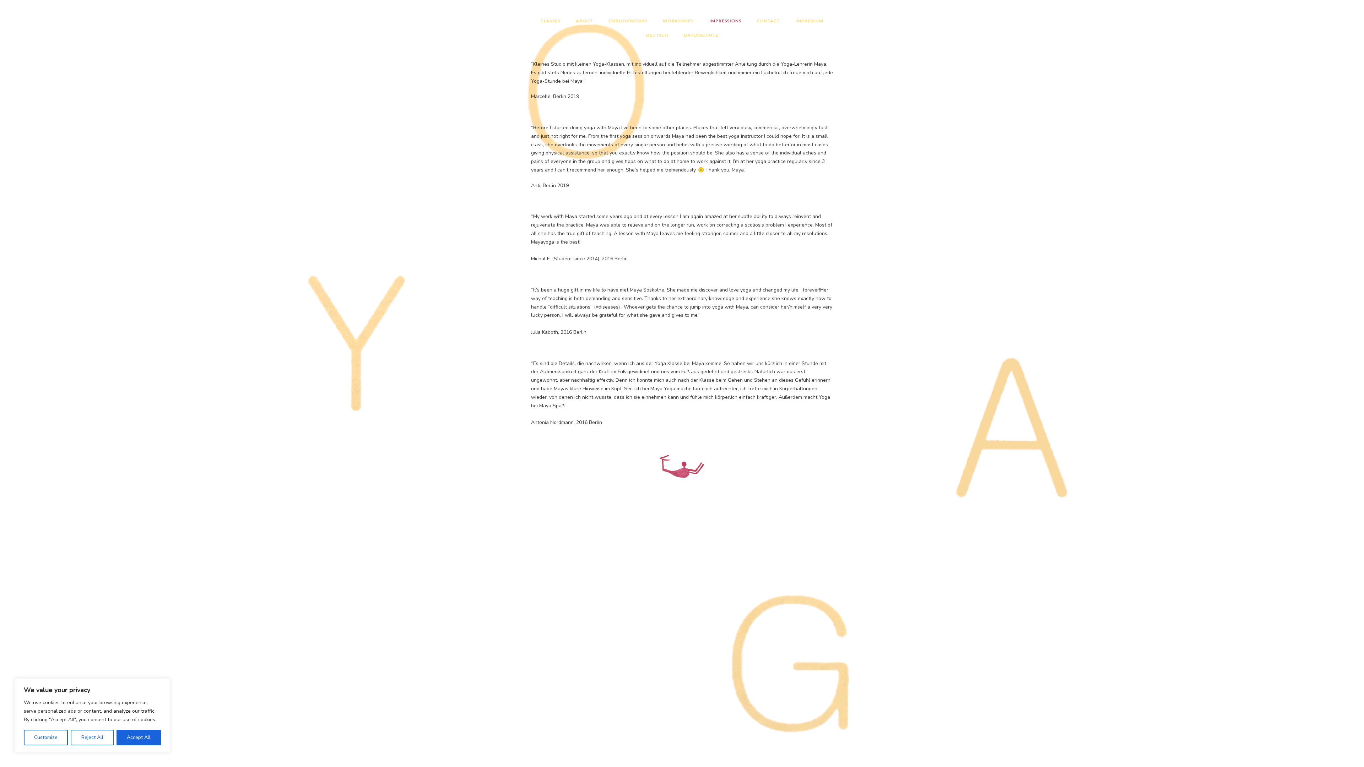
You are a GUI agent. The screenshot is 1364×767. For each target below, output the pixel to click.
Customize (46, 737)
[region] (92, 715)
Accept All (139, 737)
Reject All (92, 737)
